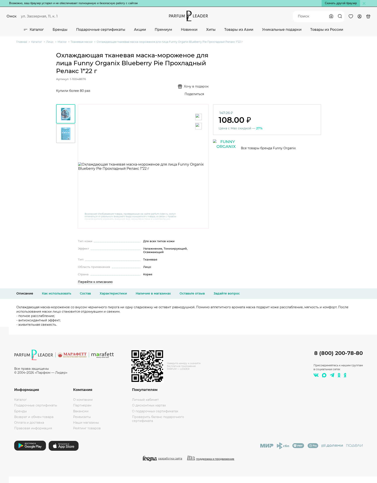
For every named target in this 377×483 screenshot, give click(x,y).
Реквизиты (82, 417)
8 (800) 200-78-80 (338, 353)
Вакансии (81, 411)
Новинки (189, 29)
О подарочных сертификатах (155, 411)
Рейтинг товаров (87, 428)
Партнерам (82, 405)
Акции (140, 29)
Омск (12, 16)
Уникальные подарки (282, 29)
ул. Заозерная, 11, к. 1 (39, 16)
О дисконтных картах (149, 405)
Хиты (211, 29)
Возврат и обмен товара (33, 417)
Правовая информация (33, 428)
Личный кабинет (145, 400)
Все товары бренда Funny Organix (268, 148)
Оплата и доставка (29, 423)
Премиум (163, 29)
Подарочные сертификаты (100, 29)
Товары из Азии (238, 29)
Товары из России (326, 29)
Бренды (60, 29)
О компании (83, 400)
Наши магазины (86, 423)
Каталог (37, 29)
